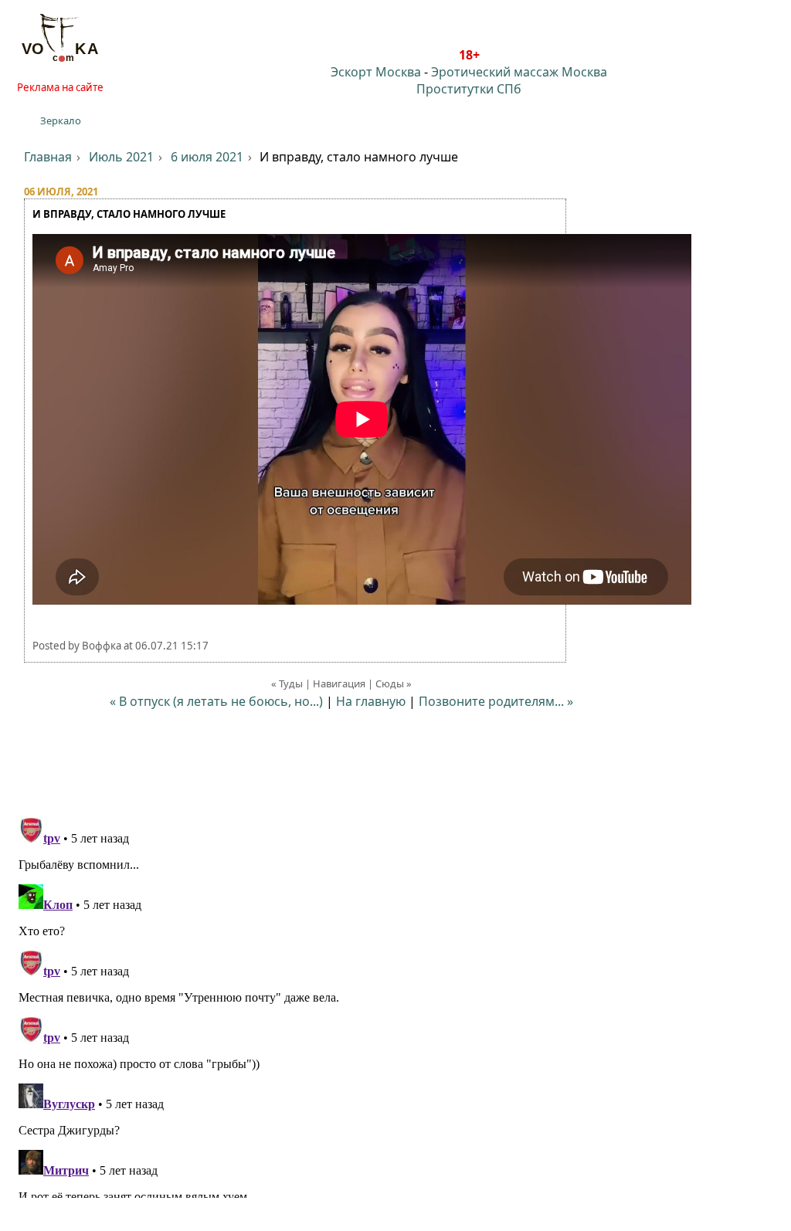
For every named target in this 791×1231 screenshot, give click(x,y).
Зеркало (60, 120)
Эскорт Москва (376, 71)
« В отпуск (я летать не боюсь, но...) (216, 701)
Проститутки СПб (468, 88)
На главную (371, 701)
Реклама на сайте (60, 87)
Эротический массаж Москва (519, 71)
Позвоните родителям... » (496, 701)
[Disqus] (395, 1005)
